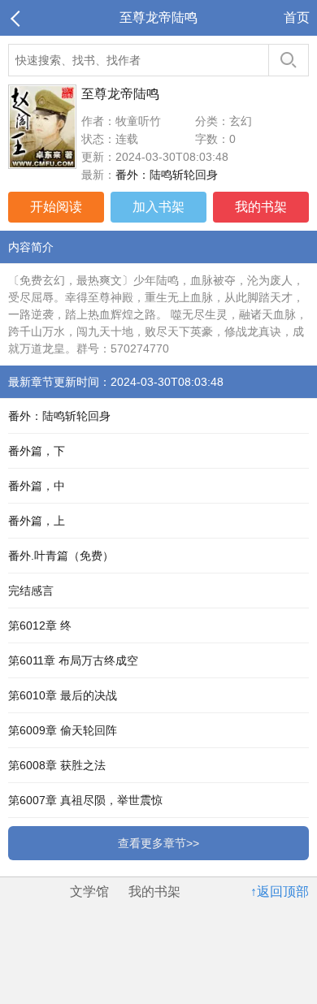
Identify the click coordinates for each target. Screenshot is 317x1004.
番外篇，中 (36, 485)
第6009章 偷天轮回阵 (62, 730)
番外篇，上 (36, 520)
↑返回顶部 (279, 891)
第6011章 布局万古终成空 (73, 660)
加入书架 (158, 207)
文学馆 (89, 891)
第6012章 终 (40, 625)
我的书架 (261, 207)
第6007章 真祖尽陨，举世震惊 (85, 800)
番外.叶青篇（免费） (61, 555)
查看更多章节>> (158, 843)
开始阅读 (56, 207)
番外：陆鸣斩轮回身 (166, 174)
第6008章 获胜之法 (57, 765)
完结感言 (31, 590)
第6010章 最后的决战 (62, 695)
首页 (297, 17)
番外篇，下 (36, 450)
